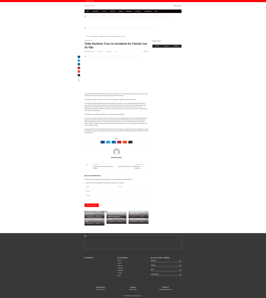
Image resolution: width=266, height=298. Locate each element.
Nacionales (96, 11)
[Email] (79, 75)
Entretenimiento (88, 40)
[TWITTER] (108, 142)
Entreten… (138, 11)
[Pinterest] (79, 68)
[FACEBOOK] (103, 142)
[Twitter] (79, 60)
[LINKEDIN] (114, 142)
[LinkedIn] (79, 64)
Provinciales (147, 11)
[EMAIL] (130, 142)
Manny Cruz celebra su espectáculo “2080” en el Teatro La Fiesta (116, 218)
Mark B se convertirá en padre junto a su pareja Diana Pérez (137, 219)
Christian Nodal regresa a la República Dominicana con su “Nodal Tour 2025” (137, 213)
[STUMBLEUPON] (125, 142)
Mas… (156, 11)
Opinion (121, 11)
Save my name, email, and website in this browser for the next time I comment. (105, 183)
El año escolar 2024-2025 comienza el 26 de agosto (129, 166)
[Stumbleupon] (79, 71)
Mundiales (129, 11)
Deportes (112, 11)
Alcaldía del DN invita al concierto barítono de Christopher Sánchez (116, 213)
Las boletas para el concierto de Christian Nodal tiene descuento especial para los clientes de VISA (94, 219)
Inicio (87, 11)
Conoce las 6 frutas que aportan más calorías (103, 166)
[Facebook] (79, 57)
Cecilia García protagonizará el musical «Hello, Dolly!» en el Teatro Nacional (93, 213)
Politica (104, 11)
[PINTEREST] (119, 142)
